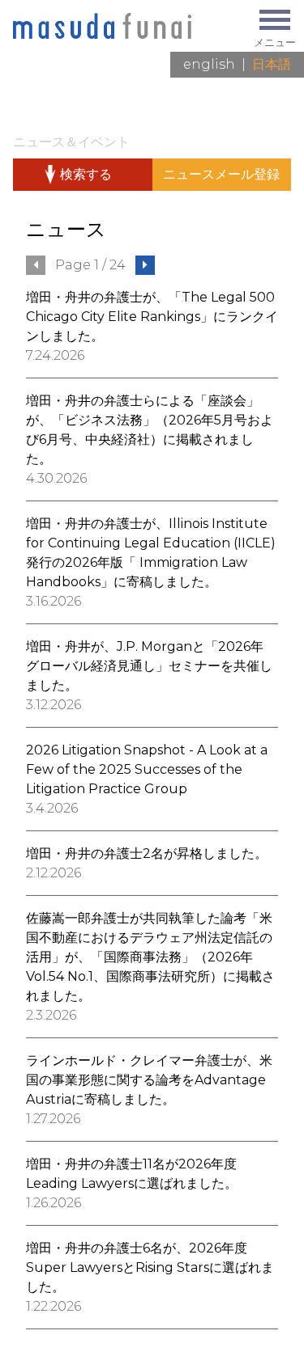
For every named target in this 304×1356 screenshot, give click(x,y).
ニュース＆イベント (71, 142)
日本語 (271, 64)
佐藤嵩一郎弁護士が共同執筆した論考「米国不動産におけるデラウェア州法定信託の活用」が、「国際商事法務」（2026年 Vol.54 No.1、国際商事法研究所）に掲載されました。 (150, 956)
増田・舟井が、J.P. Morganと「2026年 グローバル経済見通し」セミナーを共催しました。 (149, 666)
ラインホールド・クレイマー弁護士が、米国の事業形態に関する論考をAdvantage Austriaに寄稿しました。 (149, 1080)
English (209, 64)
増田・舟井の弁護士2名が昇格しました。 (147, 853)
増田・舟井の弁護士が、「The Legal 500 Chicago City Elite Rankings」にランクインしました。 (152, 316)
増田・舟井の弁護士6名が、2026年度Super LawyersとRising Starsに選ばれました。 (150, 1267)
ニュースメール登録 (221, 174)
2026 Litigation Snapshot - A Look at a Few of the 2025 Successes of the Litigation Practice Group (147, 769)
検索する (86, 174)
